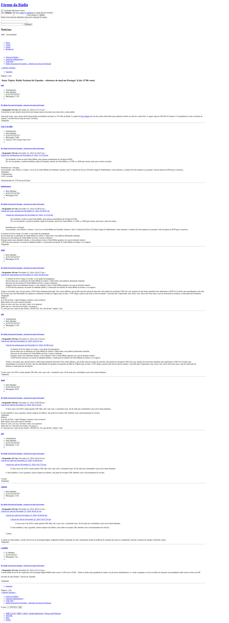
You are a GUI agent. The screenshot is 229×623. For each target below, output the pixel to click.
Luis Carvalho (7, 127)
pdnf (3, 250)
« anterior (4, 68)
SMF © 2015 (22, 614)
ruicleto (4, 487)
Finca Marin (85, 116)
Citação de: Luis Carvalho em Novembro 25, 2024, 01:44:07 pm (25, 211)
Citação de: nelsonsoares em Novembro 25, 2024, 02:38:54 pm (24, 275)
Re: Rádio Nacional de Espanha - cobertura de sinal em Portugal (22, 105)
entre (22, 13)
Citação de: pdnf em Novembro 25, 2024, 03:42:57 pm (21, 341)
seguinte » (12, 68)
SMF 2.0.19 (11, 614)
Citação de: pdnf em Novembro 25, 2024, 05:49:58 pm (21, 460)
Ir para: (3, 607)
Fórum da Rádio (14, 5)
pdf (2, 85)
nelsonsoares (6, 186)
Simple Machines (36, 614)
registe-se (30, 13)
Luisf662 (4, 548)
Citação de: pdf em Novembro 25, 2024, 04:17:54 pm (21, 405)
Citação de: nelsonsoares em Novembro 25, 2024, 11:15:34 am (24, 155)
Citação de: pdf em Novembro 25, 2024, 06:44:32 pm (21, 511)
